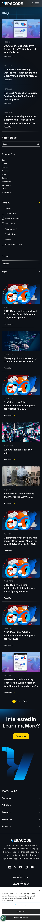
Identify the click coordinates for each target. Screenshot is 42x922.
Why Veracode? (9, 791)
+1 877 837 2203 (21, 884)
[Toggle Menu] (37, 3)
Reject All (21, 911)
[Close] (39, 890)
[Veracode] (11, 2)
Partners (6, 812)
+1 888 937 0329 (21, 878)
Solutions (6, 805)
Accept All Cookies (21, 918)
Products (6, 826)
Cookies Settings (21, 905)
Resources (7, 819)
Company (6, 798)
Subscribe (21, 736)
